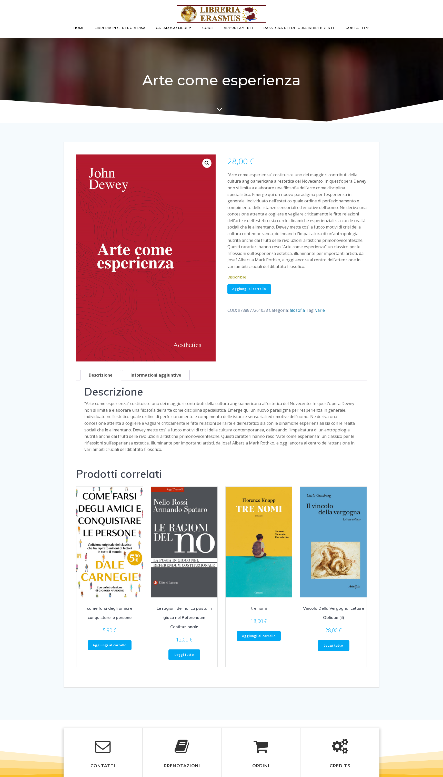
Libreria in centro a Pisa (120, 28)
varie (320, 310)
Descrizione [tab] (101, 375)
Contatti (355, 28)
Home (79, 28)
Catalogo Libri (171, 28)
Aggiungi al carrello (249, 289)
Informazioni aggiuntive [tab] (155, 375)
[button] (207, 163)
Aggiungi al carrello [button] (110, 645)
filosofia (297, 310)
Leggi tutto (184, 654)
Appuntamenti (238, 28)
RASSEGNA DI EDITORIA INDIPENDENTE (299, 28)
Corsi (208, 28)
